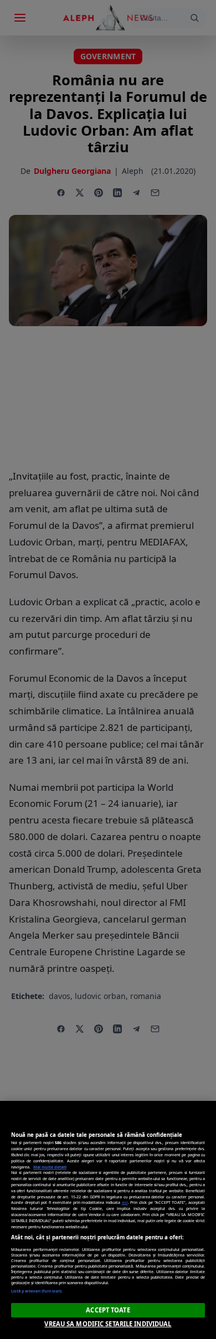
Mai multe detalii (49, 1167)
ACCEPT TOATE (108, 1310)
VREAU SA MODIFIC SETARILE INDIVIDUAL (107, 1324)
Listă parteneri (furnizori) (36, 1291)
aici (125, 1202)
